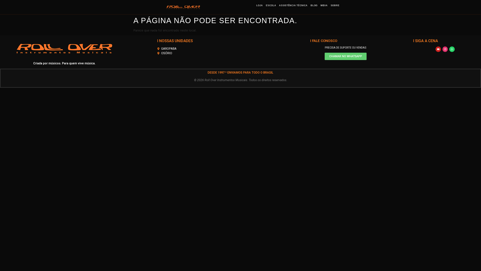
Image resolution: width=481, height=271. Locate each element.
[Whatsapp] (452, 49)
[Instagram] (445, 49)
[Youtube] (438, 49)
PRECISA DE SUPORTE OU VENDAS (345, 47)
